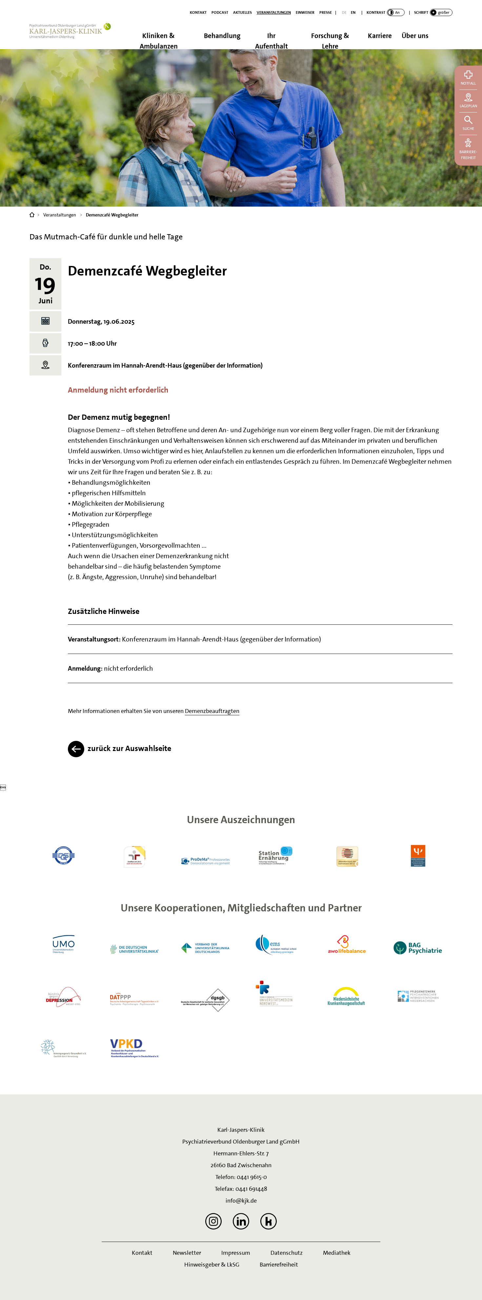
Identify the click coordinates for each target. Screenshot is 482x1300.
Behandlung (222, 35)
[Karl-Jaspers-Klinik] (32, 214)
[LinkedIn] (241, 1221)
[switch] (386, 12)
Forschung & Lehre (330, 40)
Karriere (380, 35)
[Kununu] (268, 1221)
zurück (128, 748)
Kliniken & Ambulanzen (159, 40)
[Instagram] (213, 1221)
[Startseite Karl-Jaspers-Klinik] (74, 36)
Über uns (415, 35)
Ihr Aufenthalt (271, 40)
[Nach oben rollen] (469, 1287)
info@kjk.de (241, 1201)
